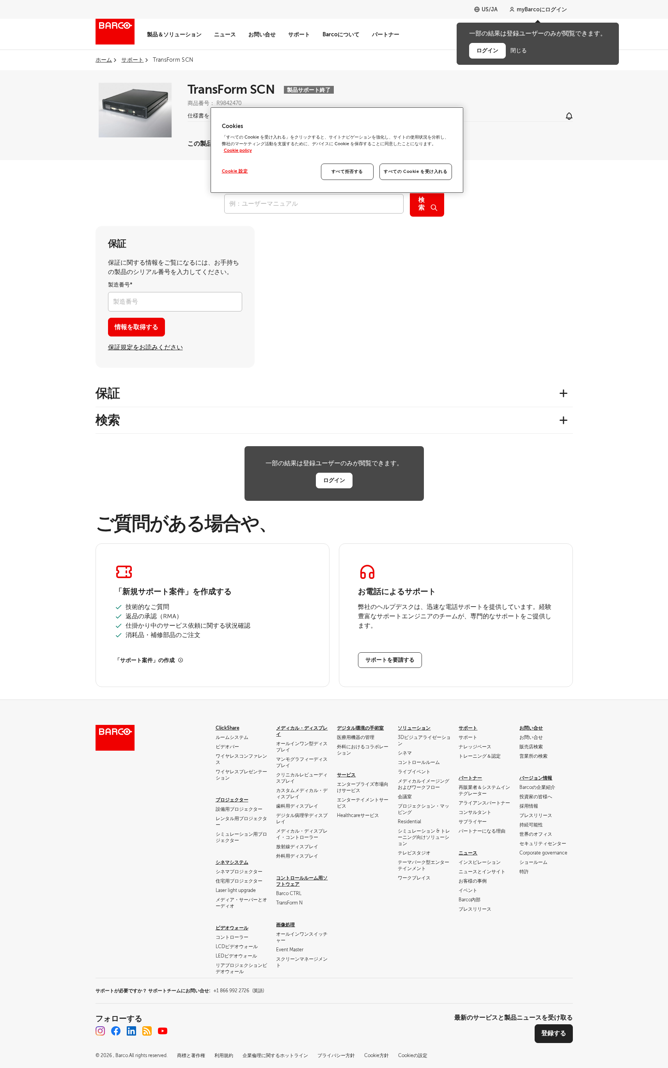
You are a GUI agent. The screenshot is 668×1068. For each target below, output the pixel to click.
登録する (553, 1033)
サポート (299, 34)
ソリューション (414, 728)
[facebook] (115, 1031)
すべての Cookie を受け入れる (415, 171)
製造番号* (120, 285)
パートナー (385, 34)
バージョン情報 (535, 778)
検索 (421, 203)
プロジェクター (232, 800)
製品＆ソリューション (174, 34)
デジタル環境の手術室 (360, 728)
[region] (337, 150)
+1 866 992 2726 (238, 990)
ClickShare (227, 728)
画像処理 (285, 924)
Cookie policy (238, 150)
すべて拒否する (347, 171)
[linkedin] (131, 1031)
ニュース (225, 34)
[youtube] (162, 1031)
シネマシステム (232, 862)
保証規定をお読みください (145, 347)
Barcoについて (341, 34)
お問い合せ (262, 34)
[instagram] (100, 1031)
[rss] (147, 1031)
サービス (346, 775)
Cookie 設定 (235, 171)
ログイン (334, 480)
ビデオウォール (232, 928)
